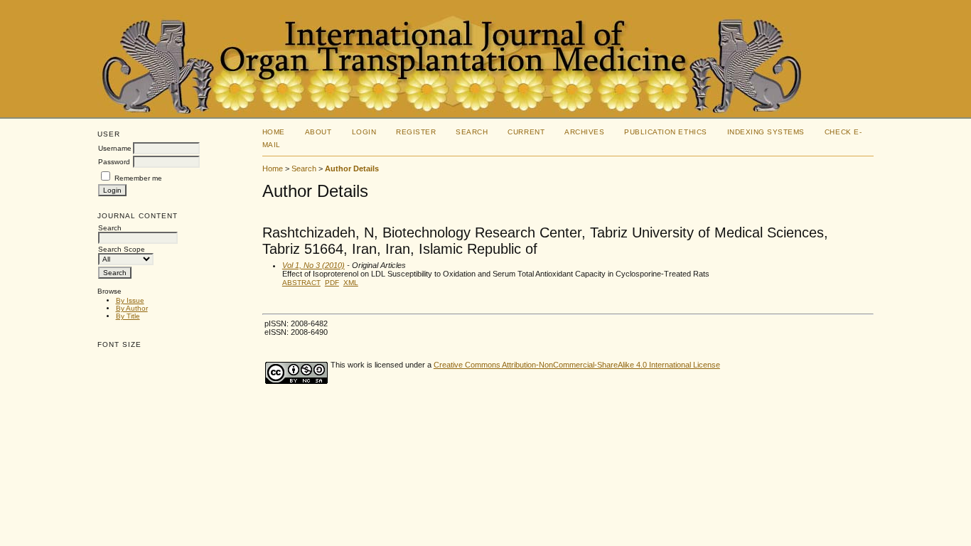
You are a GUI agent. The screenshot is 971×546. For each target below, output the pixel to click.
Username (115, 148)
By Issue (130, 300)
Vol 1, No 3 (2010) (313, 265)
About (318, 132)
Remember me (138, 178)
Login (364, 132)
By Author (132, 308)
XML (350, 283)
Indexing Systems (766, 132)
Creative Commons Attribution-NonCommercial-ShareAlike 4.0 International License (577, 364)
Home (273, 132)
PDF (332, 283)
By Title (128, 316)
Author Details (352, 168)
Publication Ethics (665, 132)
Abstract (301, 283)
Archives (584, 132)
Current (526, 132)
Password (114, 162)
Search (472, 132)
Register (416, 132)
